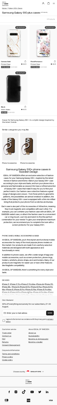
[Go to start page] (5, 4)
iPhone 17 (5, 284)
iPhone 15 (9, 289)
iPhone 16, (15, 287)
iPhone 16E (6, 287)
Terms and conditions (10, 354)
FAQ (3, 339)
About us (32, 333)
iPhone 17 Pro (15, 284)
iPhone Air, (40, 284)
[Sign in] (43, 3)
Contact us (6, 336)
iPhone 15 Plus (30, 289)
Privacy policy (7, 357)
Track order (6, 333)
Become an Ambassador (38, 339)
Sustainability (33, 336)
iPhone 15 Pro (19, 289)
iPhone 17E (49, 284)
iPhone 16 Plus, (36, 287)
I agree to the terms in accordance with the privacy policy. (29, 320)
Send (50, 313)
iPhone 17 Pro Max (28, 284)
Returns (5, 342)
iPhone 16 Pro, (24, 287)
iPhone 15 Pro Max (44, 289)
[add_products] (25, 61)
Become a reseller (35, 342)
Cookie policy (7, 360)
